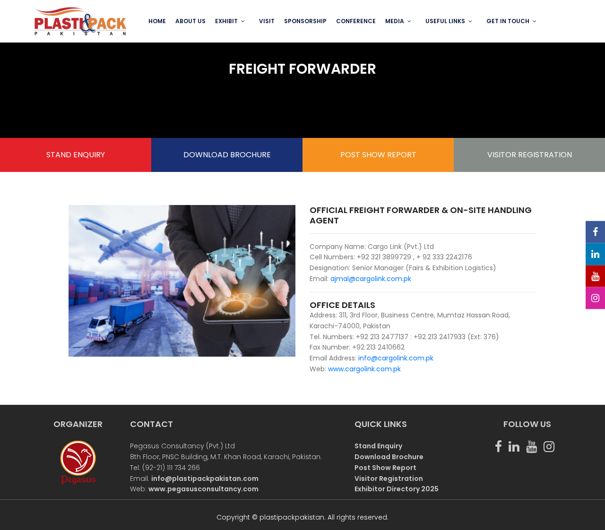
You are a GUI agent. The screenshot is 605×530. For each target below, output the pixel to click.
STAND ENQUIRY (75, 154)
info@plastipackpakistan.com (205, 478)
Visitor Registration (388, 478)
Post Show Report (385, 467)
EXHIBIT (226, 21)
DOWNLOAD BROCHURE (227, 154)
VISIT (267, 21)
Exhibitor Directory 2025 (396, 489)
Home (157, 21)
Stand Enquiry (378, 446)
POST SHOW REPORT (378, 154)
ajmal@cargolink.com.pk (370, 278)
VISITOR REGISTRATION (529, 154)
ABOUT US (190, 21)
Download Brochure (389, 457)
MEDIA (394, 21)
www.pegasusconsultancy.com (203, 489)
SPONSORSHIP (305, 21)
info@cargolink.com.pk (394, 358)
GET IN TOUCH (507, 21)
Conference (356, 21)
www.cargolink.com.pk (364, 369)
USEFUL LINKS (445, 21)
